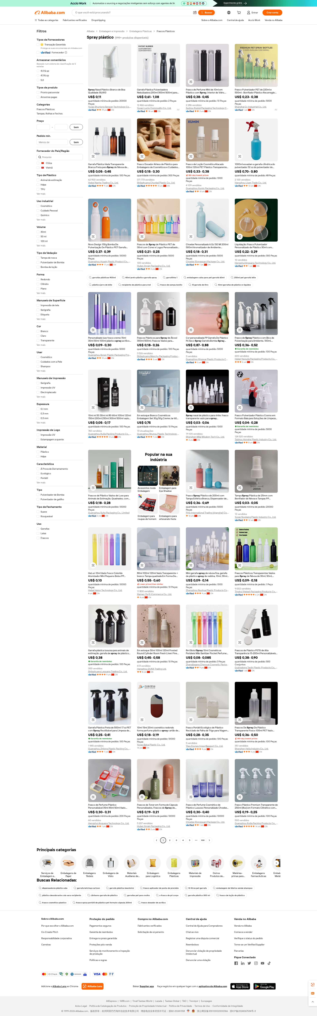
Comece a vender (243, 932)
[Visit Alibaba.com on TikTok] (269, 963)
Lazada (158, 1001)
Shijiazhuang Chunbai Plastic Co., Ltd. (156, 182)
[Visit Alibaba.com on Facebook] (236, 963)
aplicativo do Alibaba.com (213, 986)
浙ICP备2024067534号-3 (243, 1011)
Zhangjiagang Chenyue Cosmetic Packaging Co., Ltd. (207, 664)
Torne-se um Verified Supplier (249, 944)
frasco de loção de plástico (232, 895)
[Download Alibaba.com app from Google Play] (264, 986)
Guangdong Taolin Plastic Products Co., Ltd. (256, 667)
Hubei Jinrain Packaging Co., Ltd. (153, 266)
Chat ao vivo (192, 932)
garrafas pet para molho (138, 895)
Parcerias (239, 950)
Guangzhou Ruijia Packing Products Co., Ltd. (109, 434)
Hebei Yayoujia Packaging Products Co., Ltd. (256, 359)
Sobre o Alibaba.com (52, 918)
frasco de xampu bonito (171, 285)
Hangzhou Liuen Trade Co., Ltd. (250, 182)
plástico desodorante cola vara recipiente (61, 895)
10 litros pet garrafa (197, 888)
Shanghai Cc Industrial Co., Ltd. (250, 106)
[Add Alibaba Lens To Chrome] (93, 986)
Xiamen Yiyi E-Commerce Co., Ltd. (154, 594)
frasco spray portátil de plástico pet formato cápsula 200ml (104, 902)
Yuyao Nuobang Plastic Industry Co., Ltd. (255, 517)
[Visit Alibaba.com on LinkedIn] (243, 963)
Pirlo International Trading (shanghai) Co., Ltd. (207, 512)
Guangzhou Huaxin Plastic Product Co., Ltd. (109, 261)
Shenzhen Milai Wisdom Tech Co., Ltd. (205, 436)
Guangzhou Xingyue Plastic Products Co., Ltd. (207, 359)
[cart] (239, 13)
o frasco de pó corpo (168, 895)
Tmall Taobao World (142, 1001)
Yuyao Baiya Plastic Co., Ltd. (151, 744)
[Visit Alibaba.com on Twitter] (249, 963)
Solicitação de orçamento (151, 932)
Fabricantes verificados (150, 925)
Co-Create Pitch (49, 932)
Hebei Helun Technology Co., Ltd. (105, 590)
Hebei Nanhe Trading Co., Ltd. (103, 182)
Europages (206, 1001)
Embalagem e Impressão (111, 31)
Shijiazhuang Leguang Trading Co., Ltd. (107, 671)
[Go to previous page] (156, 840)
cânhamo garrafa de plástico (104, 895)
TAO (184, 1001)
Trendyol (193, 1001)
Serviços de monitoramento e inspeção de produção (109, 952)
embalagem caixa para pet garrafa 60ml (206, 277)
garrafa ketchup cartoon (88, 888)
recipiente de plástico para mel (136, 285)
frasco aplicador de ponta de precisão (161, 888)
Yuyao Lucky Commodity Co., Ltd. (154, 108)
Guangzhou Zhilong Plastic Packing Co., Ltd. (109, 748)
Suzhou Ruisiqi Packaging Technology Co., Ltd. (207, 108)
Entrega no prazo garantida (103, 938)
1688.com (125, 1001)
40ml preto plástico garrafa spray (141, 277)
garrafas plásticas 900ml (104, 277)
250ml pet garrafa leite (245, 277)
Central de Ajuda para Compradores (204, 925)
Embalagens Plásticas (140, 31)
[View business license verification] (188, 1011)
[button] (195, 13)
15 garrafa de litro (200, 285)
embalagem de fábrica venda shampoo (234, 888)
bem (76, 127)
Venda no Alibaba (243, 925)
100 (203, 840)
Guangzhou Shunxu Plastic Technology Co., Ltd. (158, 434)
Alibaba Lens (59, 986)
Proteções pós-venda (100, 944)
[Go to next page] (209, 840)
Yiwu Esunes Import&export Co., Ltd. (204, 746)
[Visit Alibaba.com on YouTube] (262, 963)
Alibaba (90, 31)
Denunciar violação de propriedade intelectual (204, 952)
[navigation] (60, 436)
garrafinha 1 (171, 277)
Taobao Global (172, 1001)
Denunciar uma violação (198, 960)
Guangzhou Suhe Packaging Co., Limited (108, 512)
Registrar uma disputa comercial (202, 938)
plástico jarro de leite (102, 285)
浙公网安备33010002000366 (212, 1011)
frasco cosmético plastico (54, 902)
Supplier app (147, 986)
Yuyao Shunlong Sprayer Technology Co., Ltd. (109, 106)
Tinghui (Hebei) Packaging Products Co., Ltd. (256, 591)
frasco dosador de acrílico (153, 902)
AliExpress (111, 1001)
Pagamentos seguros (100, 925)
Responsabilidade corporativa (56, 938)
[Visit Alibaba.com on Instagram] (256, 963)
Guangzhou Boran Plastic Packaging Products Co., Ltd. (109, 355)
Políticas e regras (98, 960)
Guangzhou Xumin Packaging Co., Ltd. (205, 188)
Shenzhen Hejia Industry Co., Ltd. (251, 748)
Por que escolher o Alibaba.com (57, 925)
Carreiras (46, 944)
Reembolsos (192, 944)
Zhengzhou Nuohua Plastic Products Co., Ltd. (207, 590)
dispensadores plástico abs (54, 888)
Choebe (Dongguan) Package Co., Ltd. (205, 261)
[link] (312, 984)
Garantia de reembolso (101, 932)
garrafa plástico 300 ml (199, 895)
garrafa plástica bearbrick (121, 888)
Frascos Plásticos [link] (166, 31)
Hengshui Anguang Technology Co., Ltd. (255, 263)
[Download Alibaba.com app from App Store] (240, 986)
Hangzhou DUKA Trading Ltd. (151, 668)
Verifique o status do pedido (248, 938)
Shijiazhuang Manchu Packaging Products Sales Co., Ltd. (158, 356)
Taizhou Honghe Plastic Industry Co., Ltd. (256, 439)
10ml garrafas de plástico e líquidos (234, 285)
